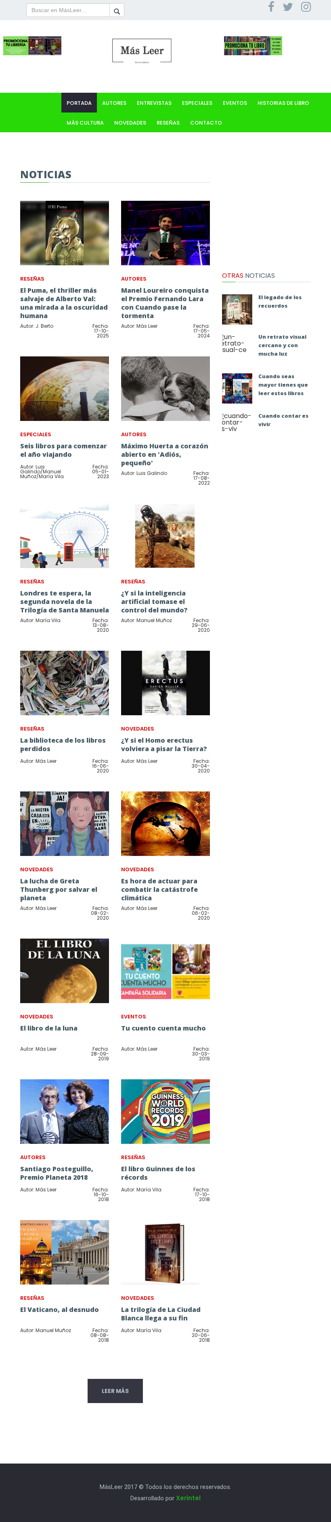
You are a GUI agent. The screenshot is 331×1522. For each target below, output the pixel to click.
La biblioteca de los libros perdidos (63, 744)
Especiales (197, 103)
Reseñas (168, 123)
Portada (79, 103)
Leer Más (115, 1391)
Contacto (206, 123)
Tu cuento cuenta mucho (163, 1028)
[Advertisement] (266, 209)
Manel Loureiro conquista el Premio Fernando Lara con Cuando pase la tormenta (165, 303)
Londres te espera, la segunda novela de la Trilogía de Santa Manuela (64, 601)
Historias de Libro (283, 103)
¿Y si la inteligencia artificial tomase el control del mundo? (154, 601)
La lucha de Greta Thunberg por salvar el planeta (58, 889)
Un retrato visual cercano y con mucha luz (282, 345)
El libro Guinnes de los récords (158, 1173)
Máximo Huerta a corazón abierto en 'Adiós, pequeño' (164, 454)
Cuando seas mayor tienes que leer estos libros (283, 385)
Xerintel (188, 1498)
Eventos (235, 103)
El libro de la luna (49, 1028)
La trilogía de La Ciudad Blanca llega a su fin (161, 1313)
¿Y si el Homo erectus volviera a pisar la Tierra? (164, 744)
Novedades (130, 123)
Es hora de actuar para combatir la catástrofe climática (159, 889)
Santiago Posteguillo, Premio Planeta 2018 (56, 1173)
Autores (114, 103)
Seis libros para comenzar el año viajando (63, 450)
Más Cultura (85, 123)
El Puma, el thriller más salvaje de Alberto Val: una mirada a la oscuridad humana (64, 303)
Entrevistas (154, 103)
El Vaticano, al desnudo (59, 1309)
